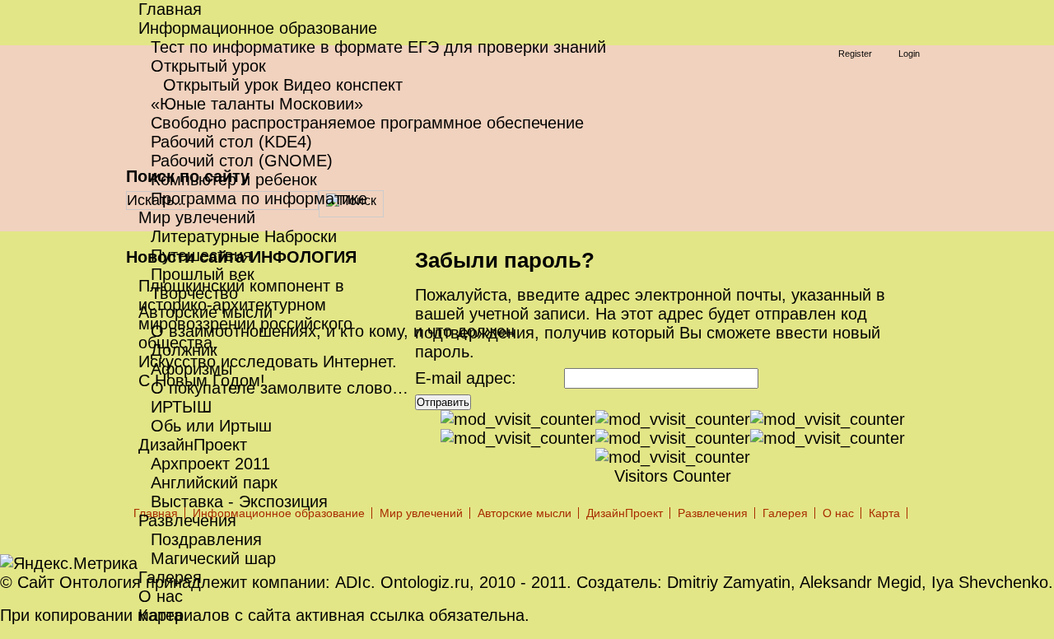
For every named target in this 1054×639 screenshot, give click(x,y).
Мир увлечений (196, 217)
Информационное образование (257, 28)
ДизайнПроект (192, 445)
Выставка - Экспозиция (239, 501)
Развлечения (187, 520)
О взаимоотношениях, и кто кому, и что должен (333, 331)
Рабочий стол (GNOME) (242, 161)
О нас (160, 596)
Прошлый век (202, 274)
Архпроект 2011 (210, 464)
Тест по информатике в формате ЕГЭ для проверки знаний (378, 47)
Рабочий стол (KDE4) (231, 142)
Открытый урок (208, 66)
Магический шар (213, 558)
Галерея (170, 577)
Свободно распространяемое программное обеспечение (367, 123)
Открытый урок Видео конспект (283, 85)
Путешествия (201, 255)
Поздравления (206, 539)
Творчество (194, 293)
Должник (184, 350)
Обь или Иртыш (211, 426)
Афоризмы (191, 369)
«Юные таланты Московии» (257, 104)
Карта (160, 615)
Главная (170, 9)
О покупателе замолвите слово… (279, 388)
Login (909, 53)
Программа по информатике (259, 198)
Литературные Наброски (244, 236)
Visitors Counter (672, 476)
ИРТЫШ (181, 407)
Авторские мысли (205, 312)
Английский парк (214, 482)
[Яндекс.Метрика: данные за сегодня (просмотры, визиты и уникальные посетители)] (69, 563)
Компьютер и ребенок (234, 179)
